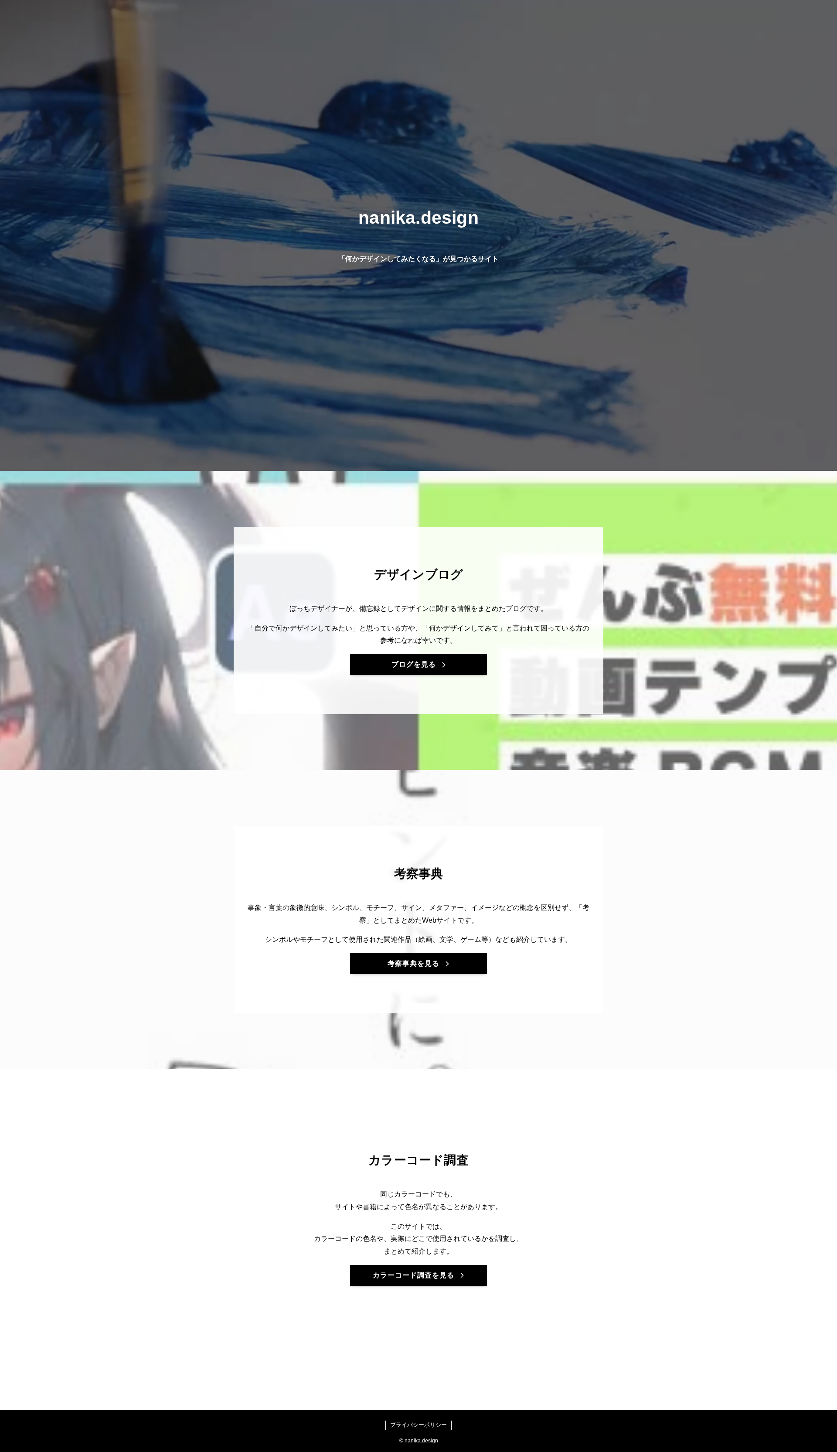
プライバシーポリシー (418, 1424)
